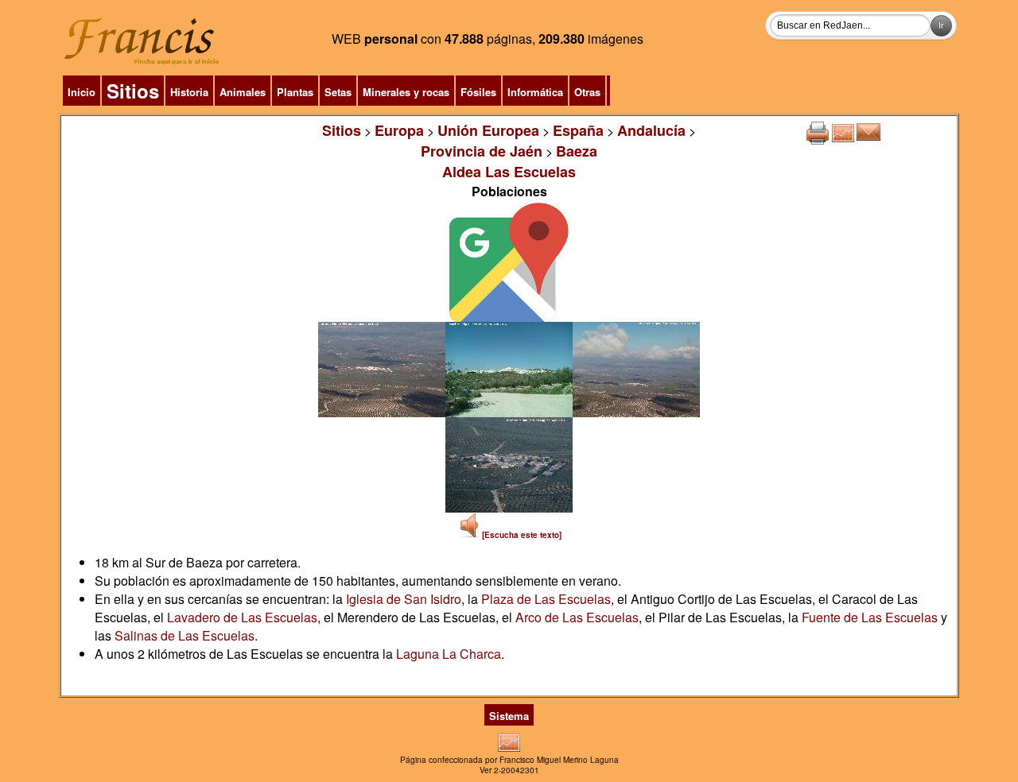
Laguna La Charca (448, 654)
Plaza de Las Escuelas (546, 599)
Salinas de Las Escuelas (184, 635)
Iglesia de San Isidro (403, 599)
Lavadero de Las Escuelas (242, 617)
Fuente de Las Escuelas (870, 617)
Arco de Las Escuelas (577, 617)
